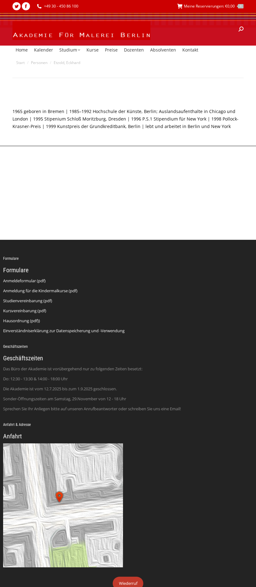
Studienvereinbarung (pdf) (27, 300)
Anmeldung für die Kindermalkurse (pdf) (40, 291)
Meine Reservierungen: (212, 6)
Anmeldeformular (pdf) (24, 281)
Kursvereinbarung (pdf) (24, 310)
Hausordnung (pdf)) (21, 320)
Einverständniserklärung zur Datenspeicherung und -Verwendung (64, 330)
